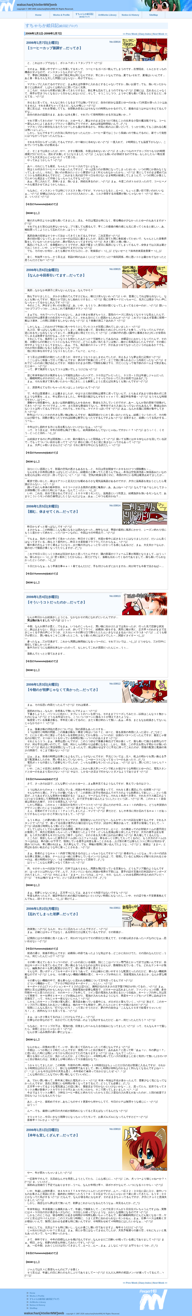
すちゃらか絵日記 (84, 15)
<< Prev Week (130, 34)
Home (32, 1293)
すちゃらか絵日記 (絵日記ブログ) (44, 1299)
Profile (41, 1296)
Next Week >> (160, 34)
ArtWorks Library (38, 1302)
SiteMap (33, 1308)
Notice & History (37, 1305)
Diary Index (145, 34)
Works (33, 1296)
